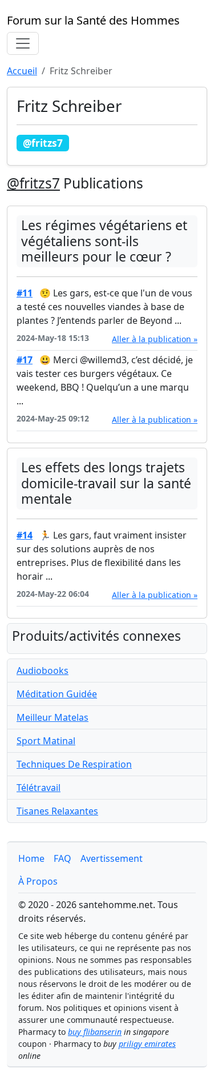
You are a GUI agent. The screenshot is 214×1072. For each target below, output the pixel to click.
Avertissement (111, 858)
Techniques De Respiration (74, 764)
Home (31, 858)
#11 (25, 293)
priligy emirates (147, 1043)
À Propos (38, 881)
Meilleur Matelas (52, 717)
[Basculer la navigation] (23, 43)
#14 (25, 535)
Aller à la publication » (154, 339)
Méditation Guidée (57, 694)
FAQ (62, 858)
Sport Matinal (46, 740)
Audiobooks (42, 670)
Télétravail (38, 787)
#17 (25, 360)
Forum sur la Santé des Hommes (93, 20)
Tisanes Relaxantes (57, 811)
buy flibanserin (95, 1031)
